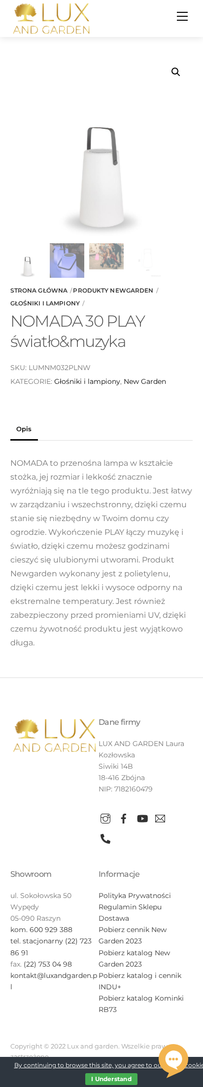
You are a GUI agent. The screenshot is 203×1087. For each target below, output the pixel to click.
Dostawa (114, 918)
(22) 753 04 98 (48, 964)
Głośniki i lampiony (45, 303)
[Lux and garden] (51, 17)
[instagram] (105, 817)
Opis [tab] (24, 429)
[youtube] (142, 817)
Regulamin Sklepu (130, 906)
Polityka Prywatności (135, 895)
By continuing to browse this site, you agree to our (90, 1065)
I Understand (111, 1079)
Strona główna (39, 290)
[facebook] (124, 817)
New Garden (145, 381)
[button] (176, 72)
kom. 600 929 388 (41, 929)
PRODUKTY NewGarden (113, 290)
